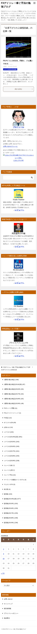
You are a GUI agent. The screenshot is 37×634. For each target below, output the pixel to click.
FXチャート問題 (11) (10, 408)
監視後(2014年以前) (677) (12, 499)
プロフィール (18, 127)
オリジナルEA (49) (10, 422)
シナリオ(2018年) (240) (11, 456)
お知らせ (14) (8, 427)
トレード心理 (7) (9, 470)
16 (3, 558)
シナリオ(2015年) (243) (11, 441)
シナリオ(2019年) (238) (11, 460)
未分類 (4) (7, 489)
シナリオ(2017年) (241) (11, 451)
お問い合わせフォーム (10, 146)
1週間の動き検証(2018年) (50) (14, 399)
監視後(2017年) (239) (11, 513)
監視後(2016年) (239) (11, 508)
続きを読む (18, 89)
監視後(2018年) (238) (11, 518)
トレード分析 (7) (9, 465)
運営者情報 (7, 608)
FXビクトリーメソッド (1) (12, 413)
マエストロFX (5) (9, 484)
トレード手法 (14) (10, 475)
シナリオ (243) (9, 432)
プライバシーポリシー (11, 613)
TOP (16, 367)
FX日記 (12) (8, 418)
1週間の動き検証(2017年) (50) (14, 394)
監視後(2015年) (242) (11, 503)
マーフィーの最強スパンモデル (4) (15, 480)
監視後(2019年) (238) (11, 522)
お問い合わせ (8, 599)
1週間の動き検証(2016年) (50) (14, 389)
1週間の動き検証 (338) (11, 379)
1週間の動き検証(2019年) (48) (14, 403)
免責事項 (7, 618)
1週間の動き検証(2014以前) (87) (14, 384)
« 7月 (3, 573)
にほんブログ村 (18, 160)
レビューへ (19, 210)
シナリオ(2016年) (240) (11, 446)
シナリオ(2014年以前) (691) (13, 437)
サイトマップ (8, 604)
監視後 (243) (8, 494)
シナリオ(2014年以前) (10, 69)
